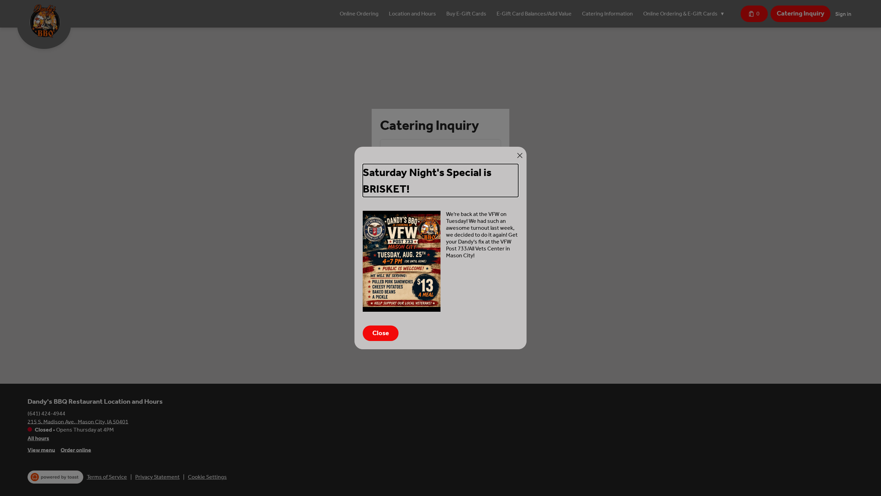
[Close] (520, 155)
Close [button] (380, 333)
